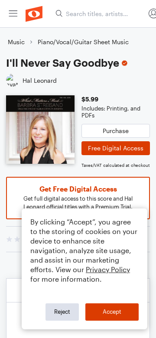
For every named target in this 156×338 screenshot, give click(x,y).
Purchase (116, 130)
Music (16, 42)
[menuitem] (13, 13)
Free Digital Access (115, 148)
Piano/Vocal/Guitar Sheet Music (83, 42)
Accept (112, 311)
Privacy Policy (108, 269)
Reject (62, 311)
